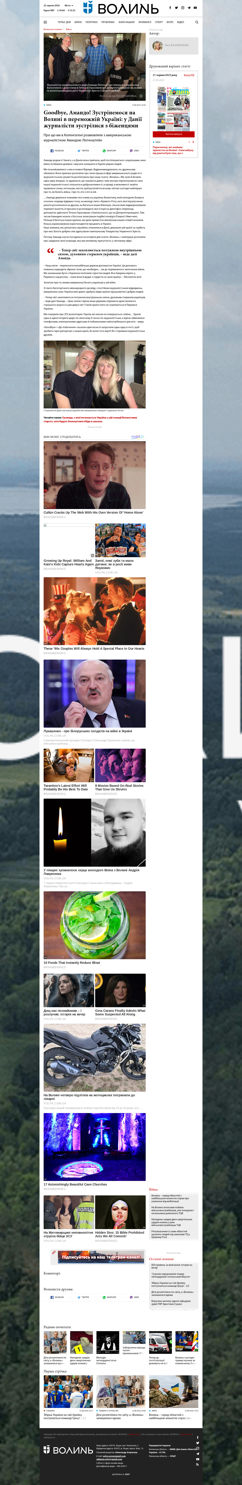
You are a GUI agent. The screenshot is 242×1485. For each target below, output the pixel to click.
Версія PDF (189, 75)
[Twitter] (176, 9)
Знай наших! (126, 22)
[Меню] (45, 22)
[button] (69, 5)
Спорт (159, 22)
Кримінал (145, 22)
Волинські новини (53, 29)
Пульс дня (64, 22)
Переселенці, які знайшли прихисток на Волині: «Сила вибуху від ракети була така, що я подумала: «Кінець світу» (173, 151)
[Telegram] (189, 9)
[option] (173, 147)
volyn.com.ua (134, 1434)
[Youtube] (195, 9)
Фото (170, 22)
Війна (78, 22)
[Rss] (197, 1464)
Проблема (108, 22)
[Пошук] (197, 22)
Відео (180, 22)
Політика (92, 22)
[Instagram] (182, 9)
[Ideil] (121, 1474)
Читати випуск (173, 134)
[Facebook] (170, 9)
